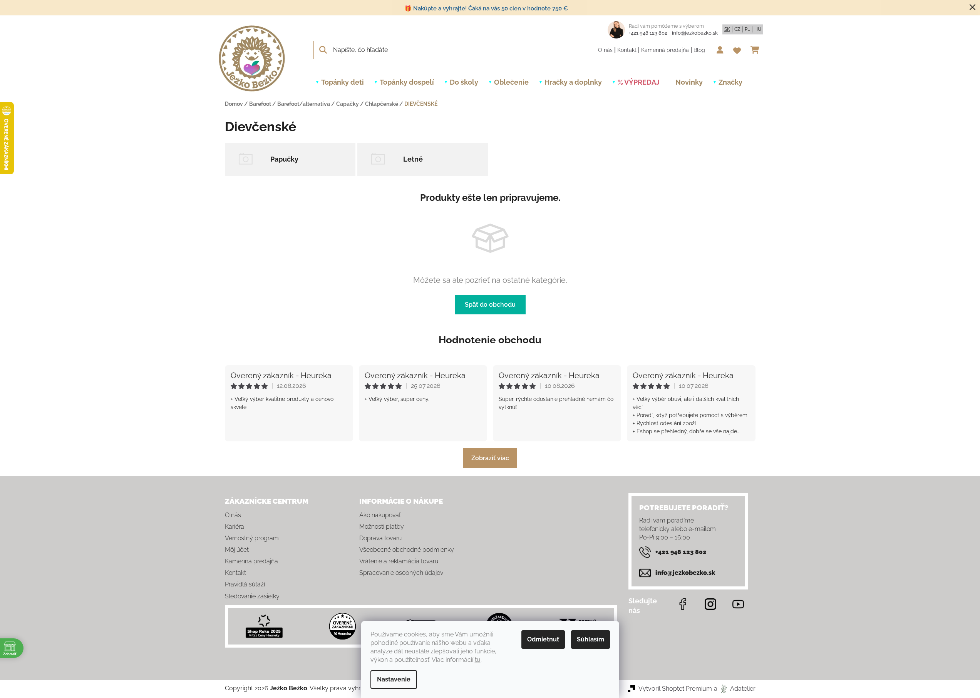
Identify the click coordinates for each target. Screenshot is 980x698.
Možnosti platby (381, 526)
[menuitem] (342, 82)
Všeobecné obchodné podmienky (406, 549)
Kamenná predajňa (665, 50)
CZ (737, 29)
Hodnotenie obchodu (490, 340)
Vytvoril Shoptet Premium (675, 688)
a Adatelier (735, 688)
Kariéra (234, 526)
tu (478, 659)
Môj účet (237, 549)
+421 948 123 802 (648, 33)
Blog (699, 50)
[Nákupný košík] (756, 50)
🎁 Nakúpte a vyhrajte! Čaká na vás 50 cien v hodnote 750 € (486, 8)
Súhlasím (590, 639)
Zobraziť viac (490, 458)
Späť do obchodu (490, 304)
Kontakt (627, 50)
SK (727, 29)
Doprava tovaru (380, 538)
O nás (605, 50)
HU (757, 29)
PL (747, 29)
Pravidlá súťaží (245, 584)
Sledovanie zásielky (252, 596)
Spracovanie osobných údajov (401, 572)
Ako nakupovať (380, 515)
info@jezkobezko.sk (695, 33)
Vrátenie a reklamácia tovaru (398, 561)
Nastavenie (393, 679)
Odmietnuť (543, 639)
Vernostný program (252, 538)
